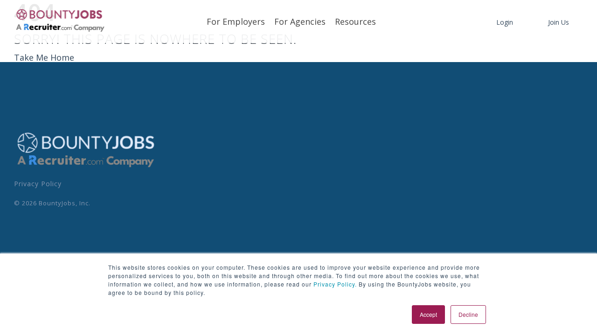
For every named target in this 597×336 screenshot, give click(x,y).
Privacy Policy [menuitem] (38, 183)
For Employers (236, 21)
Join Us (558, 22)
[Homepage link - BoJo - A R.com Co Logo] (86, 167)
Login (504, 22)
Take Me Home (44, 57)
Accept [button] (428, 314)
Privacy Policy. (334, 284)
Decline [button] (468, 314)
